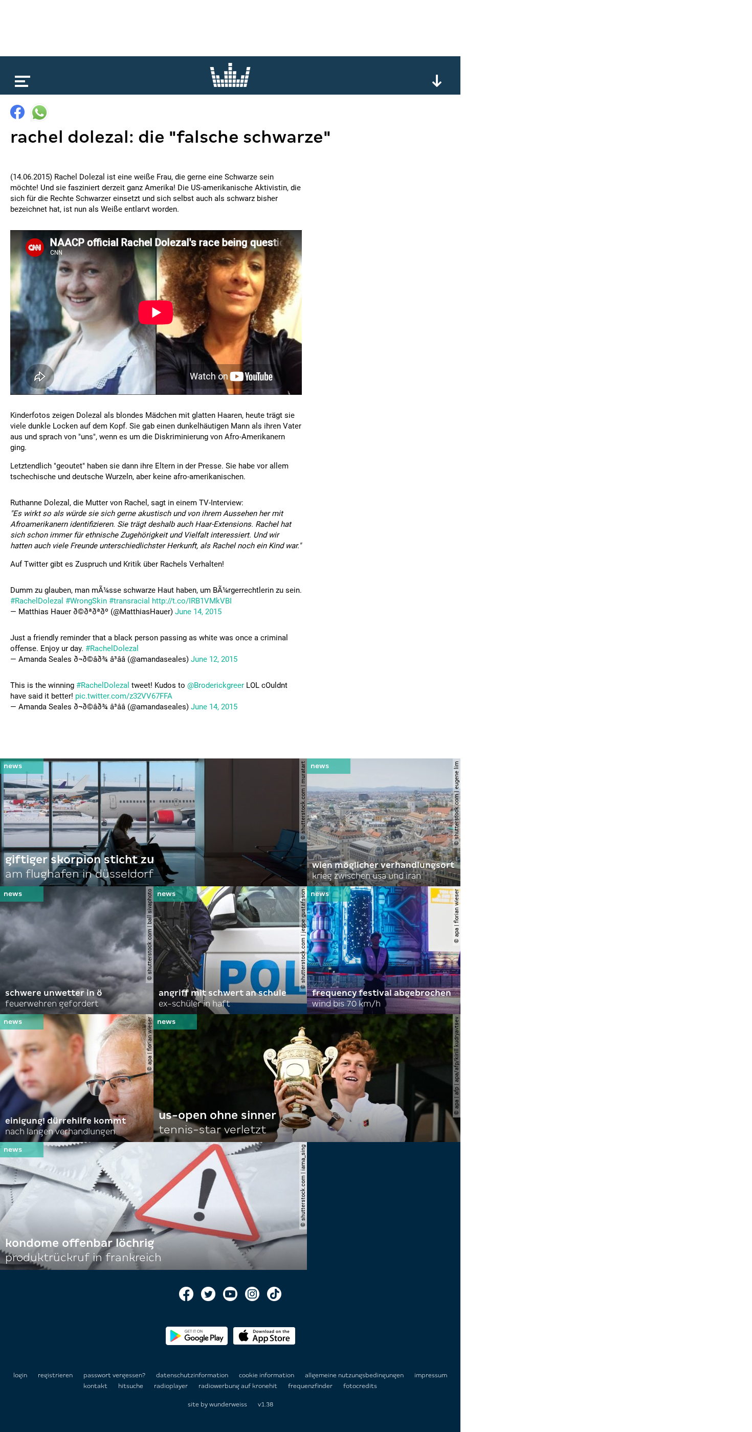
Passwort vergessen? (114, 1375)
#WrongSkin (86, 601)
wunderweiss (228, 1404)
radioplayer (171, 1386)
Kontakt (96, 1386)
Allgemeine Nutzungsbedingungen (355, 1375)
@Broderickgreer (215, 685)
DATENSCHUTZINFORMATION (193, 1375)
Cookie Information (267, 1375)
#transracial (129, 601)
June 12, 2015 (214, 659)
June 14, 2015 (198, 611)
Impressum (430, 1375)
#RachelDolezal (36, 601)
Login (20, 1375)
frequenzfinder (311, 1386)
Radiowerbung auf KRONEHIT (238, 1386)
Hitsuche (131, 1386)
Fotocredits (360, 1386)
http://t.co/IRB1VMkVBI (192, 601)
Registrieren (55, 1375)
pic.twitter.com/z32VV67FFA (123, 696)
